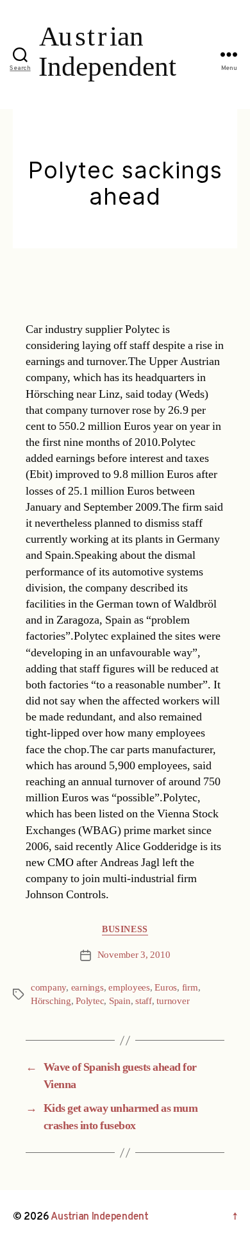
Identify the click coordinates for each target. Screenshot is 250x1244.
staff (143, 1001)
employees (129, 988)
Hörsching (51, 1001)
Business (124, 929)
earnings (87, 988)
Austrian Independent (100, 1217)
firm (190, 988)
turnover (172, 1001)
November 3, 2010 (134, 955)
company (48, 988)
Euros (165, 988)
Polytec (90, 1001)
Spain (120, 1001)
